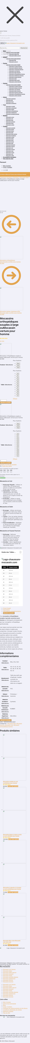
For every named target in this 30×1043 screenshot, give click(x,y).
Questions (6, 52)
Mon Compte (7, 51)
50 (18, 393)
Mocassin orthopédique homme (9, 725)
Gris (18, 365)
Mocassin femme (8, 980)
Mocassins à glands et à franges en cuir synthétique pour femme (12, 888)
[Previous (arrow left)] (0, 212)
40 (18, 373)
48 (18, 389)
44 (18, 381)
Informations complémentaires (12, 611)
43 (18, 379)
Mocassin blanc (7, 971)
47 (18, 387)
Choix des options (13, 786)
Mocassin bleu (24, 177)
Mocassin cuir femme (9, 969)
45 (18, 383)
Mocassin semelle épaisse (10, 977)
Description (6, 609)
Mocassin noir (9, 725)
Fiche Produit (7, 608)
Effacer (15, 398)
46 (18, 385)
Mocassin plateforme (9, 978)
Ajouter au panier (6, 402)
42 (18, 377)
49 (18, 391)
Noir (18, 367)
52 (18, 395)
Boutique (16, 177)
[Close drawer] (0, 33)
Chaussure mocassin (6, 177)
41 (17, 375)
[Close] (20, 552)
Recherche (24, 48)
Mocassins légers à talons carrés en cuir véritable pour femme (12, 835)
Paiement (5, 54)
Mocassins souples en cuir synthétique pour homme (10, 782)
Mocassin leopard (8, 974)
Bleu (18, 363)
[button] (4, 338)
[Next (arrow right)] (2, 212)
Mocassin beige (7, 975)
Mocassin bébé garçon (9, 972)
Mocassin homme (8, 981)
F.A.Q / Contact (7, 167)
